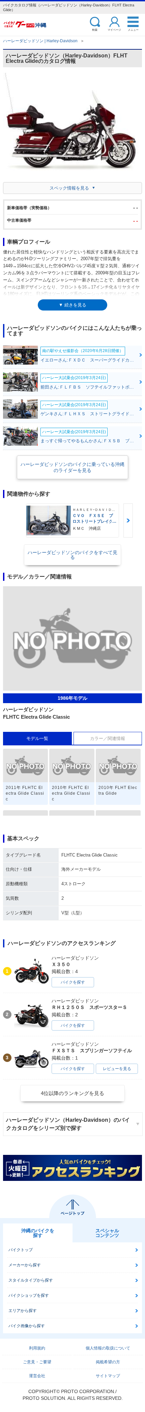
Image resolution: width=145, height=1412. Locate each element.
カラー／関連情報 (107, 738)
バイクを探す (73, 982)
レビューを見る (117, 1068)
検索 (94, 29)
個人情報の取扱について (108, 1348)
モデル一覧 (37, 738)
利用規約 (37, 1348)
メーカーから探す (24, 1265)
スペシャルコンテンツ (107, 1233)
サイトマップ (108, 1375)
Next (128, 520)
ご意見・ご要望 (37, 1362)
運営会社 (37, 1375)
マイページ (114, 29)
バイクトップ (20, 1249)
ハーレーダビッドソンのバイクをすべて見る (72, 555)
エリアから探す (22, 1310)
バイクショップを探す (28, 1295)
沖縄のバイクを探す (37, 1233)
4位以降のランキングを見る (72, 1093)
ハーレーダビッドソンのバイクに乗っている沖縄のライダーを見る (72, 467)
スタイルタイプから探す (30, 1280)
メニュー (133, 29)
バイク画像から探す (26, 1325)
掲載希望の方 (108, 1362)
